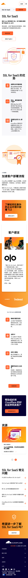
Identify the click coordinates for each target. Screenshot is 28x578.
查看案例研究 (12, 411)
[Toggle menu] (26, 4)
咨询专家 (21, 9)
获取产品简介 (9, 39)
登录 (21, 4)
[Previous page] (12, 460)
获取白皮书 (11, 216)
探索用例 (14, 386)
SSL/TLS (16, 104)
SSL (15, 181)
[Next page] (16, 460)
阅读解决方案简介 (9, 451)
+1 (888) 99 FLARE (21, 546)
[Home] (3, 4)
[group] (14, 257)
